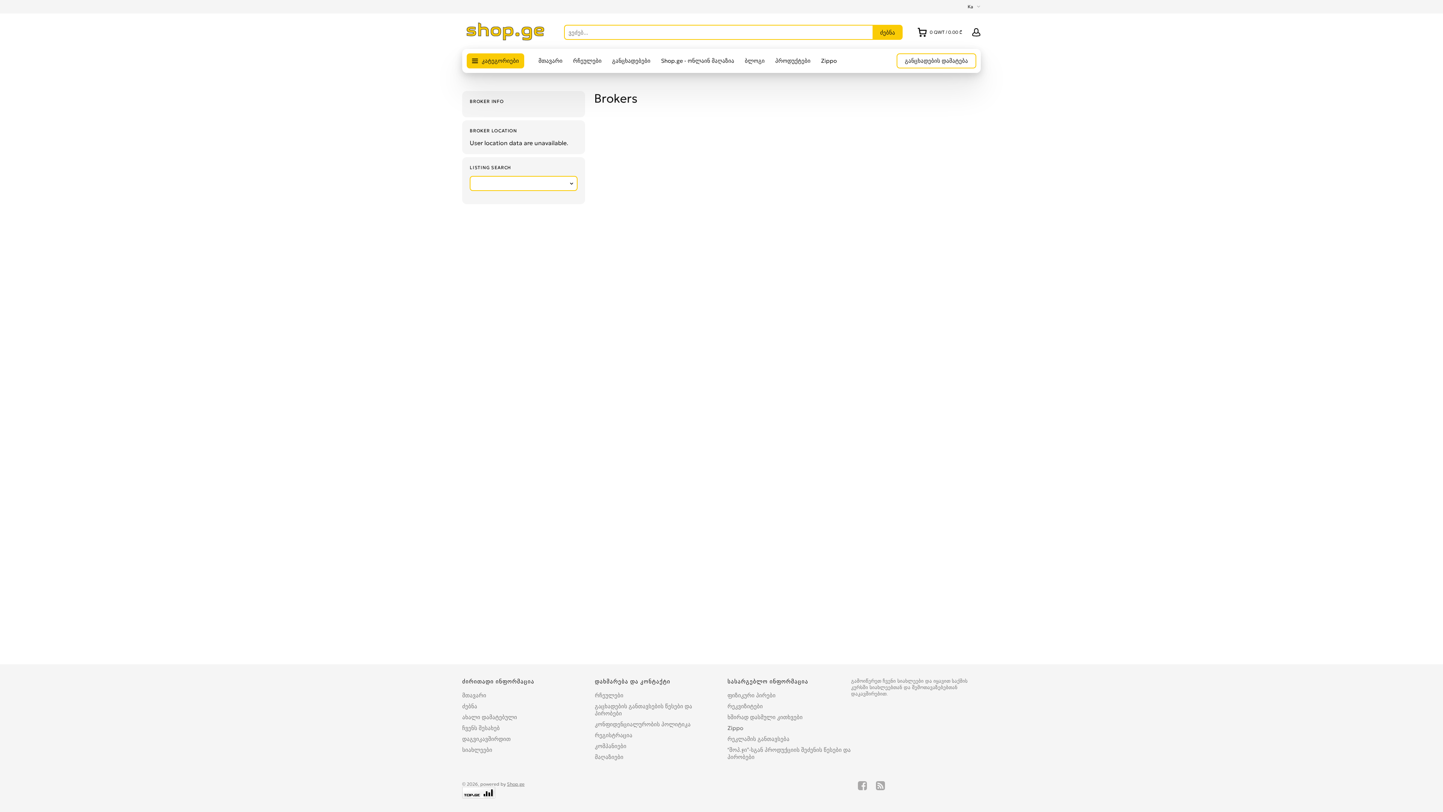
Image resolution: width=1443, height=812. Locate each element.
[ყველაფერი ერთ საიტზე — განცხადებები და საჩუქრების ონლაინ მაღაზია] (505, 38)
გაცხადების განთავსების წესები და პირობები (643, 710)
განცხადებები (631, 60)
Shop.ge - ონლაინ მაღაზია (697, 60)
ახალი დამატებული (489, 717)
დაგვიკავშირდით (486, 738)
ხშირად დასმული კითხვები (765, 717)
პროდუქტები (793, 60)
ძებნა (469, 706)
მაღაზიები (609, 756)
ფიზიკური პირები (752, 695)
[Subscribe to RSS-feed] (880, 789)
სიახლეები (477, 749)
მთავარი (550, 60)
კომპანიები (610, 746)
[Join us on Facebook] (862, 789)
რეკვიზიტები (745, 706)
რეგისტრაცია (613, 735)
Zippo (829, 60)
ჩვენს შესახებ (481, 728)
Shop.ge (516, 784)
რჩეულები (587, 60)
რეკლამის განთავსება (759, 738)
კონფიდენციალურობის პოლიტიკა (643, 724)
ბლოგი (755, 60)
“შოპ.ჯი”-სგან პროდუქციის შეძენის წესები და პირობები (789, 753)
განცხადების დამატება (936, 60)
